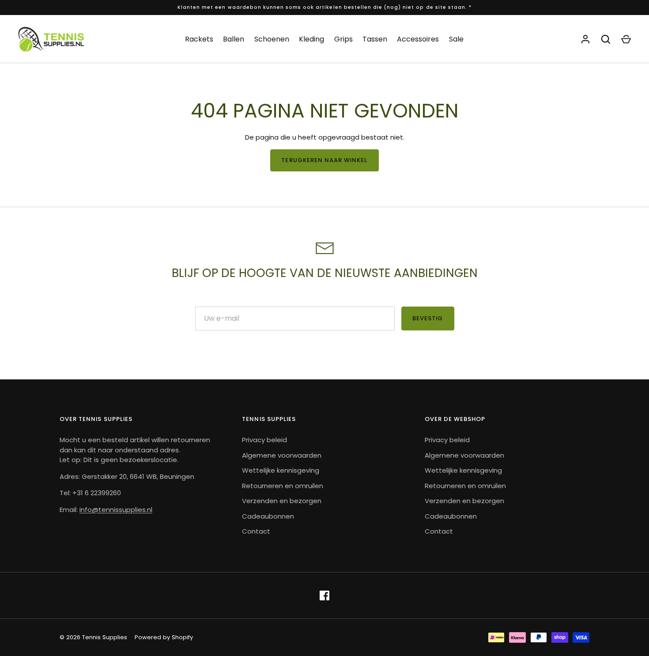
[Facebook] (324, 595)
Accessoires (418, 39)
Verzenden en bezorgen (281, 500)
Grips (343, 39)
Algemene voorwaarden (281, 455)
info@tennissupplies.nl (115, 509)
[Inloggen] (585, 39)
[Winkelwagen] (626, 39)
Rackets (199, 39)
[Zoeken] (605, 39)
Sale (456, 39)
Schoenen (271, 39)
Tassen (374, 39)
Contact (256, 531)
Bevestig (427, 318)
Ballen (233, 39)
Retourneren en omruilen (282, 485)
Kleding (311, 39)
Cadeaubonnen (268, 516)
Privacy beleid (264, 439)
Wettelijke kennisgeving (280, 470)
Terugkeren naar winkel (324, 160)
